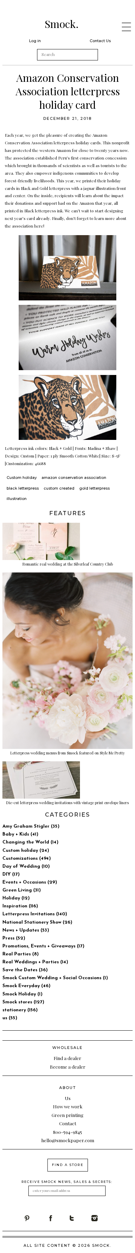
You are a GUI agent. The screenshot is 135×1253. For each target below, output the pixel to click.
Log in (35, 40)
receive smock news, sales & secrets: (66, 1182)
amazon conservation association (74, 477)
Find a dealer (67, 1058)
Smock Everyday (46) (26, 986)
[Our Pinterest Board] (35, 1218)
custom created (59, 488)
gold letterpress (94, 488)
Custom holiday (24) (25, 850)
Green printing (67, 1115)
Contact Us (100, 40)
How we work (67, 1106)
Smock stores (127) (23, 1002)
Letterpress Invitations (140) (34, 914)
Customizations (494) (26, 858)
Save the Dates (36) (25, 970)
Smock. (62, 24)
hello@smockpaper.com (67, 1140)
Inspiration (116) (20, 906)
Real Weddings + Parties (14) (35, 962)
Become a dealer (68, 1066)
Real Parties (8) (20, 954)
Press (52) (13, 938)
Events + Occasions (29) (29, 882)
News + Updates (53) (25, 930)
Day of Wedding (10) (26, 866)
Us (68, 1098)
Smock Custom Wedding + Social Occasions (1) (55, 978)
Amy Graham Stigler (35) (31, 826)
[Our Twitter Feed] (80, 1218)
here (38, 226)
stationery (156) (20, 1010)
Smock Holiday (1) (22, 994)
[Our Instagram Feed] (102, 1218)
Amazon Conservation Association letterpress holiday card (68, 91)
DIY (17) (11, 874)
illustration (17, 498)
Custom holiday (22, 477)
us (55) (9, 1018)
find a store (67, 1165)
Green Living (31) (21, 890)
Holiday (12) (16, 898)
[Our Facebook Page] (57, 1218)
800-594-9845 (67, 1132)
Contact (67, 1123)
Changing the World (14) (30, 842)
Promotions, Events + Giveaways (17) (43, 946)
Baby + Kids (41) (20, 834)
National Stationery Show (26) (37, 922)
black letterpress (23, 488)
